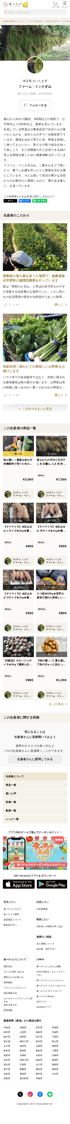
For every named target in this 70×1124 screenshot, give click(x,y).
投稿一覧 (11, 802)
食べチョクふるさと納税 (48, 966)
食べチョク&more (45, 996)
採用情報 (8, 1010)
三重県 (55, 1050)
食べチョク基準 (11, 914)
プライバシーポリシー (15, 988)
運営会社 (8, 966)
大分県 (55, 1074)
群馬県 (23, 1037)
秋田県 (7, 1032)
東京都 (7, 1041)
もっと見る (56, 704)
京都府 (23, 1055)
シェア (26, 201)
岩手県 (39, 1027)
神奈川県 (24, 1041)
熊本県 (39, 1074)
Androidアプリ (43, 1007)
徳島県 (55, 1064)
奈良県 (7, 1060)
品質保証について (12, 919)
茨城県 (55, 1032)
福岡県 (55, 1069)
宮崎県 (7, 1078)
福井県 (23, 1046)
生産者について (15, 776)
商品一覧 (11, 784)
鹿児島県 (24, 1078)
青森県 (23, 1027)
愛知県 (39, 1050)
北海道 (7, 1027)
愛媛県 (23, 1069)
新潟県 (39, 1041)
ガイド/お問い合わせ (14, 972)
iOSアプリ (41, 1001)
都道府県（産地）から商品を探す (23, 1020)
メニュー (64, 7)
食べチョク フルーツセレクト (51, 985)
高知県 (39, 1069)
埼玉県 (39, 1037)
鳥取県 (39, 1060)
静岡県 (23, 1050)
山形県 (23, 1032)
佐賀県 (7, 1074)
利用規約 (8, 982)
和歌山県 (24, 1060)
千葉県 (55, 1037)
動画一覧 (11, 810)
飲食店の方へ (10, 925)
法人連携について (45, 943)
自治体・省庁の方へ (46, 949)
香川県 (7, 1069)
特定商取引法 (10, 993)
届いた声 (11, 793)
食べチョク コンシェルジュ (50, 980)
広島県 (23, 1064)
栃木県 (7, 1037)
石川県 (7, 1046)
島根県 (55, 1060)
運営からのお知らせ (14, 977)
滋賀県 (7, 1055)
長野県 (55, 1046)
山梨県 (39, 1046)
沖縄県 (39, 1078)
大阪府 (39, 1055)
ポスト (11, 201)
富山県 (55, 1041)
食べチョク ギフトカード (49, 991)
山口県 (39, 1064)
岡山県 (7, 1064)
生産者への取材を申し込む (49, 926)
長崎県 (23, 1074)
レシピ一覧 (12, 819)
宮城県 (55, 1027)
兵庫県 (55, 1055)
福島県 (39, 1032)
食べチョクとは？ (12, 909)
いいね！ (15, 304)
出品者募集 (42, 909)
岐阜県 (7, 1050)
